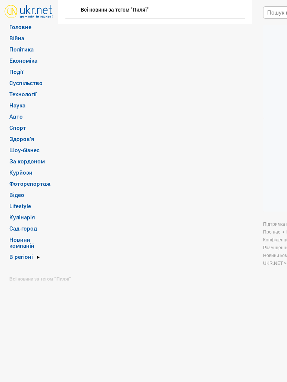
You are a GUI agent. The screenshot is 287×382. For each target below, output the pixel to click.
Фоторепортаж (29, 184)
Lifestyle (20, 206)
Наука (17, 105)
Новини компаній (21, 242)
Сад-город (23, 228)
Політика (21, 49)
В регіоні (21, 257)
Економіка (23, 60)
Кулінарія (22, 217)
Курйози (21, 172)
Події (16, 72)
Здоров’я (21, 139)
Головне (20, 27)
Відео (16, 195)
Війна (16, 38)
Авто (16, 116)
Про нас (271, 232)
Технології (23, 94)
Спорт (17, 128)
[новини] (28, 11)
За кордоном (27, 161)
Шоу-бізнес (24, 150)
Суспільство (26, 83)
